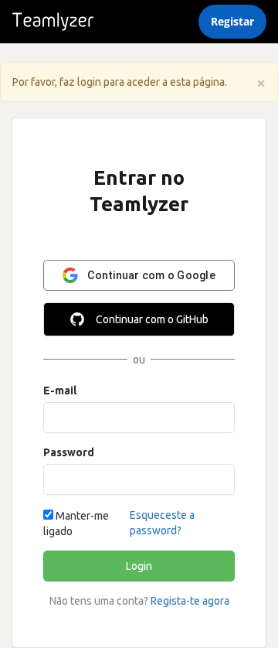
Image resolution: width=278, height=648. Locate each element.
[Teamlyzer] (53, 22)
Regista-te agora (190, 601)
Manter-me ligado (76, 523)
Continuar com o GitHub (152, 319)
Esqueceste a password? (162, 523)
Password (68, 452)
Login (139, 566)
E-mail (59, 390)
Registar (232, 21)
